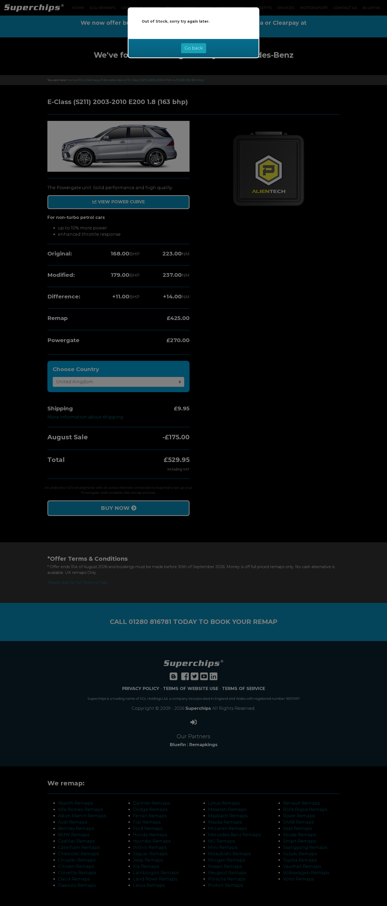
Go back (194, 48)
